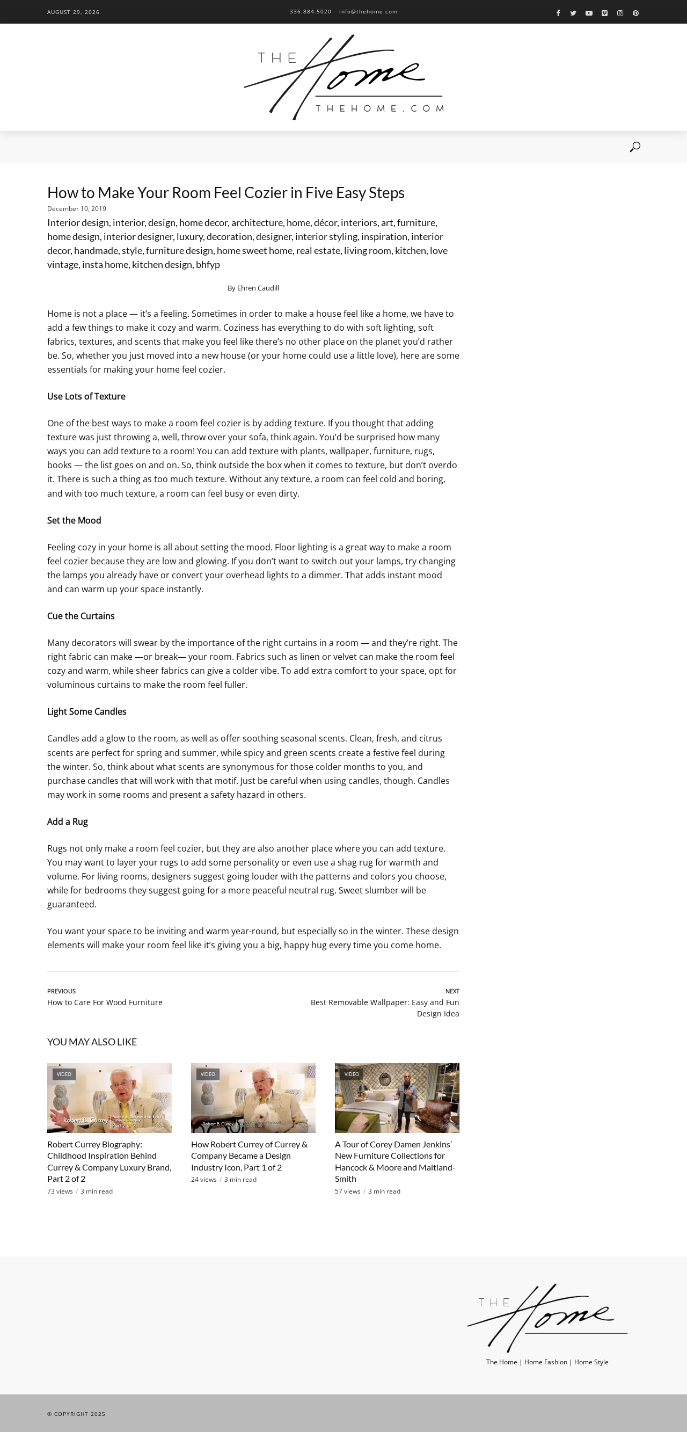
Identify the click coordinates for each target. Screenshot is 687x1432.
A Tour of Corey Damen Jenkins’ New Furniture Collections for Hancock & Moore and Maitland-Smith (395, 1161)
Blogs (164, 147)
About (93, 147)
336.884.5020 (311, 11)
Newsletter (206, 147)
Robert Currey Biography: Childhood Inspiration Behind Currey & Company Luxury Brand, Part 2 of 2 (109, 1161)
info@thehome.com (368, 11)
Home (57, 147)
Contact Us (257, 147)
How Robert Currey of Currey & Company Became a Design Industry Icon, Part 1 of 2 (249, 1155)
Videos (129, 147)
